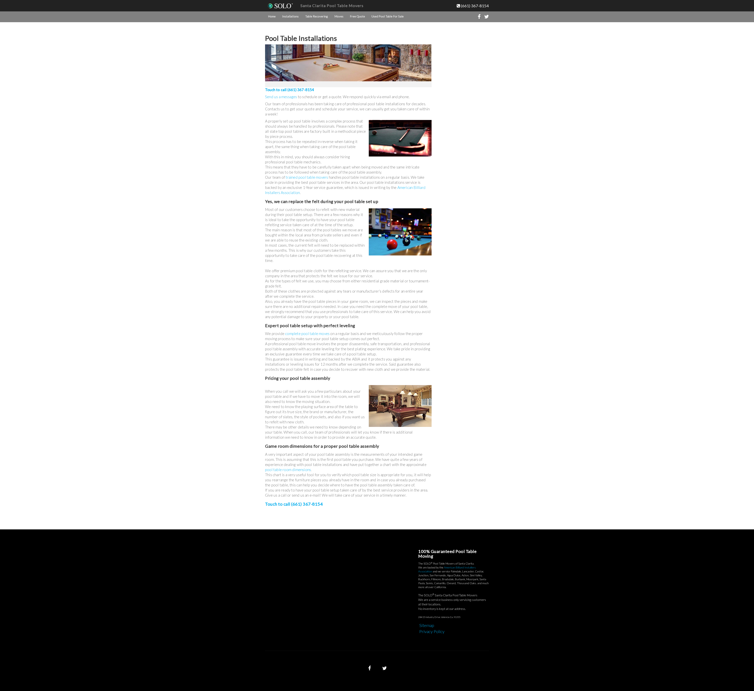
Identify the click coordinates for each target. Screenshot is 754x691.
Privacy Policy (432, 631)
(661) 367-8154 (474, 5)
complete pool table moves (307, 333)
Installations (290, 16)
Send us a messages (281, 96)
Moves (338, 16)
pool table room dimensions (288, 469)
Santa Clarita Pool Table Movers (331, 5)
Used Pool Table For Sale (388, 16)
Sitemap (426, 625)
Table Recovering (316, 16)
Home (272, 16)
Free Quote (357, 16)
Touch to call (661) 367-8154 (289, 89)
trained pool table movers (307, 177)
